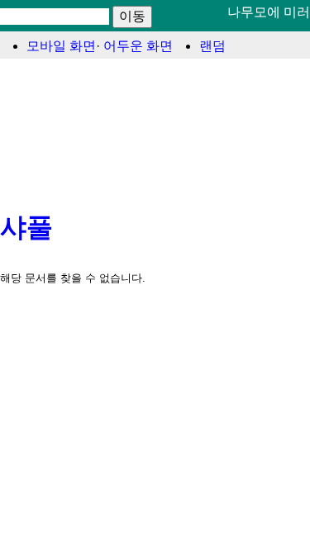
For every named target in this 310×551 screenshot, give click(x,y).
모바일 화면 (61, 46)
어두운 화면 (138, 46)
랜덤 (212, 46)
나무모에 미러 (268, 12)
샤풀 (26, 227)
